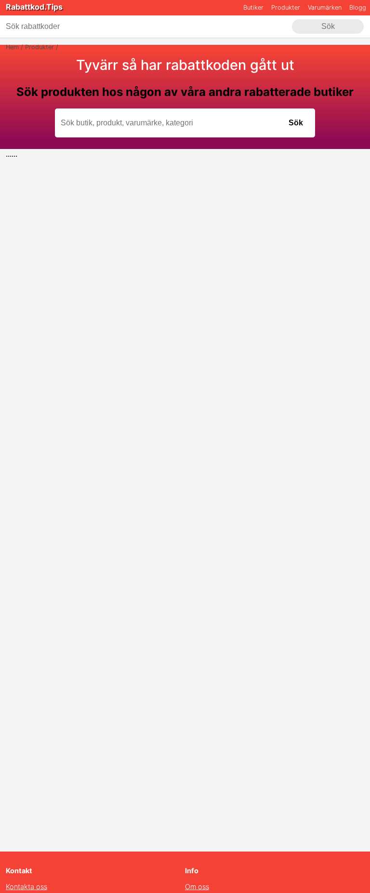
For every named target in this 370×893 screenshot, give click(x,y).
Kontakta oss (26, 886)
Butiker (253, 7)
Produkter (285, 7)
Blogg (357, 7)
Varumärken (325, 7)
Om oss (197, 886)
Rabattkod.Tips (34, 7)
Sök (328, 26)
